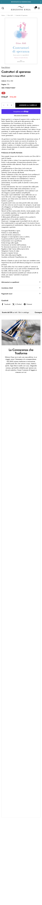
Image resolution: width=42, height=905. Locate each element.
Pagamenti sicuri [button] (6, 294)
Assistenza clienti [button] (7, 288)
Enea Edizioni (5, 67)
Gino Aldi (10, 81)
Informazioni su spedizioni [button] (10, 282)
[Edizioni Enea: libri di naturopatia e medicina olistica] (21, 8)
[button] (3, 8)
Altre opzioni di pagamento (21, 115)
